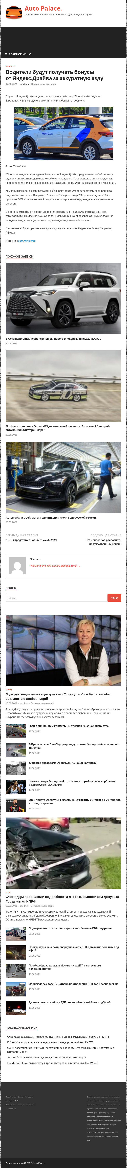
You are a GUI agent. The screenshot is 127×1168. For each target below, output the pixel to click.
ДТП (8, 892)
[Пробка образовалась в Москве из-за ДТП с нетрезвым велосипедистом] (16, 976)
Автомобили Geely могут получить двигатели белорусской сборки (51, 517)
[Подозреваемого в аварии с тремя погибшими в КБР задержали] (16, 940)
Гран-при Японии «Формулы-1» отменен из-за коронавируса (69, 725)
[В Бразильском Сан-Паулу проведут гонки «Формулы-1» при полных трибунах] (16, 755)
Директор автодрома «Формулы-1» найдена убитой (63, 762)
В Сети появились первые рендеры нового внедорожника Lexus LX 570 (53, 338)
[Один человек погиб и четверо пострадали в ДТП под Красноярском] (16, 995)
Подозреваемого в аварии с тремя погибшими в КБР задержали (70, 928)
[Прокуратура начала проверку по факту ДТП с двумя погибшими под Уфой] (16, 958)
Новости (10, 66)
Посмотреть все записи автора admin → (55, 565)
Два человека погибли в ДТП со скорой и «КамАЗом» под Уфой (70, 1002)
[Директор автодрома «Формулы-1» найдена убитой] (16, 774)
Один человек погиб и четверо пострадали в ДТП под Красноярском (73, 983)
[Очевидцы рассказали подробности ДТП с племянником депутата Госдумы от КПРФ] (63, 889)
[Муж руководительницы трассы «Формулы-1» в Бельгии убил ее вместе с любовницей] (63, 686)
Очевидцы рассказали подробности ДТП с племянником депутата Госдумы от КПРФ (58, 1036)
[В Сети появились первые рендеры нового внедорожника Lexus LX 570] (63, 334)
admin (25, 84)
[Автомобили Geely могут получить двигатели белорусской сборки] (63, 513)
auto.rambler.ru (27, 240)
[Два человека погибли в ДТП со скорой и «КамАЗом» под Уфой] (16, 1013)
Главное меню (20, 54)
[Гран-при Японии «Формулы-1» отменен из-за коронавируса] (16, 737)
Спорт (9, 690)
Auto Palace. (43, 8)
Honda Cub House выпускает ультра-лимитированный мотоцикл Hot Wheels (53, 1063)
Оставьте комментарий (43, 84)
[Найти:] (63, 598)
